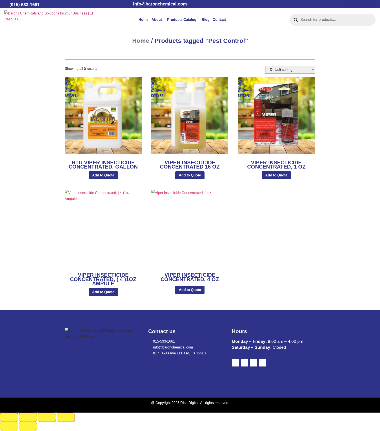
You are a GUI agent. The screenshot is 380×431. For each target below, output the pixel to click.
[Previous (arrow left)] (9, 426)
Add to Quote (103, 175)
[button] (158, 20)
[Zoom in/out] (9, 417)
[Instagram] (374, 4)
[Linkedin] (365, 4)
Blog (206, 20)
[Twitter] (357, 4)
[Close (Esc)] (66, 417)
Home (143, 20)
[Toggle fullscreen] (28, 417)
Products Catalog (181, 20)
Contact (219, 20)
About (157, 20)
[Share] (47, 417)
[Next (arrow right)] (28, 426)
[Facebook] (349, 4)
